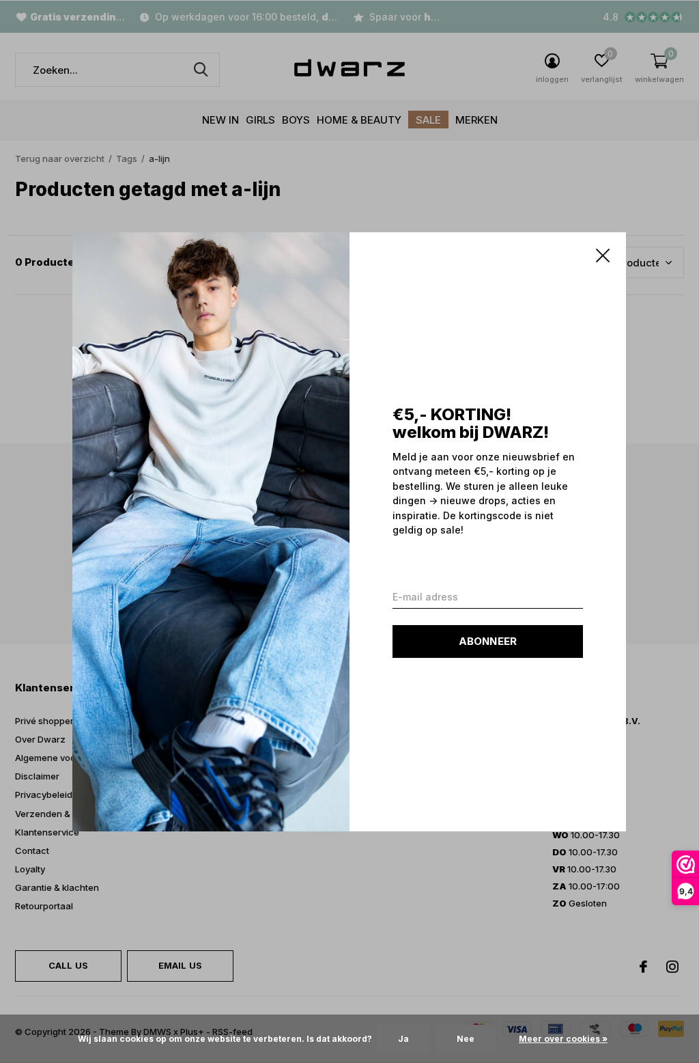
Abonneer (488, 640)
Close (603, 255)
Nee (465, 1039)
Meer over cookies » (563, 1039)
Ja (403, 1039)
